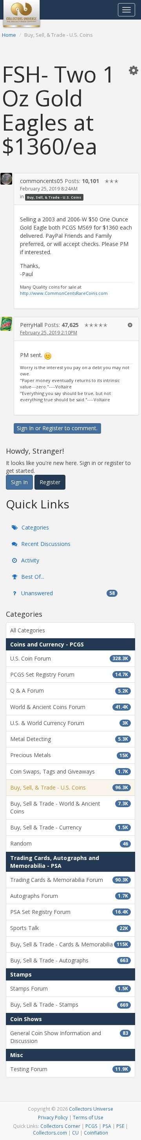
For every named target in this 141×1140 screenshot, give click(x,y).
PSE (120, 1126)
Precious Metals (69, 755)
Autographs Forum (69, 895)
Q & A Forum (69, 690)
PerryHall (31, 325)
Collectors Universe (91, 1109)
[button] (133, 70)
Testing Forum (69, 1069)
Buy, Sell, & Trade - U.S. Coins (54, 196)
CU (75, 1132)
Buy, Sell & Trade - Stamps (69, 1004)
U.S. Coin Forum (69, 658)
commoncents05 (41, 181)
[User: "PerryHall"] (6, 324)
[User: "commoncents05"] (6, 179)
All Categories (27, 630)
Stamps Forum (69, 988)
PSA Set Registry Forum (69, 912)
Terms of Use (88, 1117)
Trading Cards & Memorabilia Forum (69, 879)
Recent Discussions (45, 544)
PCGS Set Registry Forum (69, 674)
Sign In (25, 428)
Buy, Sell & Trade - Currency (69, 827)
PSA (107, 1126)
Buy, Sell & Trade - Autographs (69, 960)
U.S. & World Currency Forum (69, 723)
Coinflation (96, 1132)
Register (52, 428)
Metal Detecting (69, 739)
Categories (34, 527)
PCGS (91, 1126)
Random (69, 843)
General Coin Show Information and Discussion (69, 1037)
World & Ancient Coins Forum (69, 707)
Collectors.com (50, 1132)
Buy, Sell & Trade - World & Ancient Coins (69, 807)
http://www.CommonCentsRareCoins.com (64, 293)
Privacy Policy (53, 1117)
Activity (29, 560)
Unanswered (67, 593)
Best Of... (32, 576)
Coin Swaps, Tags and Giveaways (69, 771)
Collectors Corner (60, 1126)
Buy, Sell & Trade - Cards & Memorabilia (69, 944)
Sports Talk (69, 928)
